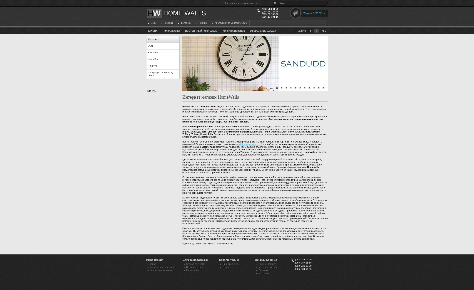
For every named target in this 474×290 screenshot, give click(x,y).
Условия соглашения (161, 270)
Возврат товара (194, 267)
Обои (153, 23)
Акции (226, 267)
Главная (153, 31)
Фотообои (186, 23)
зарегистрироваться (246, 3)
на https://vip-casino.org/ (249, 144)
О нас (153, 264)
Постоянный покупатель (201, 31)
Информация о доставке (163, 267)
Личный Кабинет (267, 264)
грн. (324, 31)
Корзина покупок (234, 31)
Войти (227, 3)
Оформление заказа (263, 31)
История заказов (268, 267)
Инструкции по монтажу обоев (231, 23)
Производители (231, 264)
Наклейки (168, 23)
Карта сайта (192, 270)
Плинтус (202, 23)
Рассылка (264, 273)
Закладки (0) (172, 31)
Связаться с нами (195, 264)
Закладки (263, 270)
